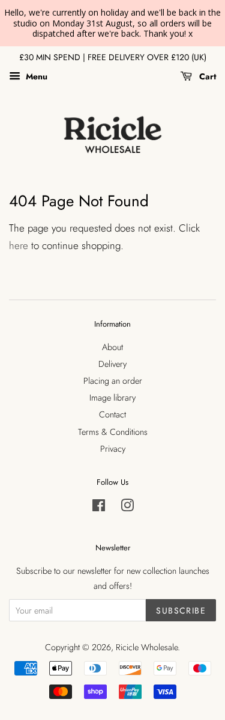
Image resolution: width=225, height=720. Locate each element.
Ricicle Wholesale (147, 647)
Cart (206, 76)
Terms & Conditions (113, 432)
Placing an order (112, 381)
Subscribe (181, 611)
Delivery (112, 364)
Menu (35, 76)
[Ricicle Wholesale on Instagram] (127, 508)
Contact (112, 414)
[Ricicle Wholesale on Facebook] (99, 508)
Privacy (112, 449)
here (18, 245)
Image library (112, 398)
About (112, 347)
